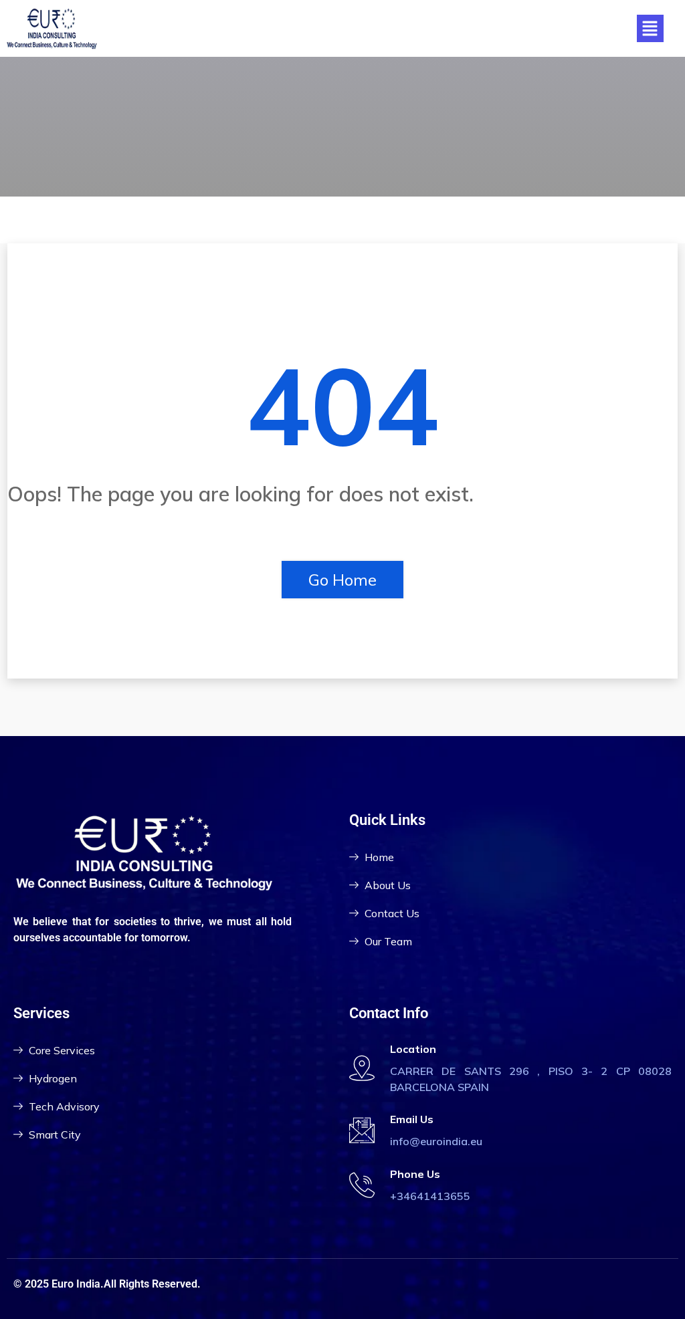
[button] (650, 28)
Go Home (342, 580)
